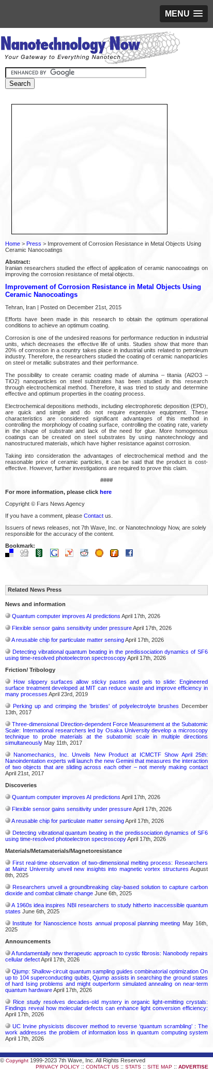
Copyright (17, 1060)
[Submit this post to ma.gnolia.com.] (102, 555)
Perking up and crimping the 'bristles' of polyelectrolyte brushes (96, 706)
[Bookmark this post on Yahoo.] (72, 555)
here (106, 492)
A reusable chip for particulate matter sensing (67, 640)
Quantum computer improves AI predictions (66, 616)
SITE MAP (159, 1067)
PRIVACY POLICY (58, 1067)
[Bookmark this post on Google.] (57, 555)
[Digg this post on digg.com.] (27, 555)
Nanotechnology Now (90, 49)
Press (33, 244)
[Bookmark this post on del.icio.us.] (12, 555)
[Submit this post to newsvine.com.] (42, 555)
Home (12, 244)
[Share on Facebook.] (132, 555)
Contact (93, 516)
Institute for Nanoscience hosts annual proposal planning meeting (96, 923)
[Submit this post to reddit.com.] (87, 555)
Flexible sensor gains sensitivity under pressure (72, 628)
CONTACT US (102, 1067)
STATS (133, 1067)
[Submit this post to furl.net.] (117, 555)
